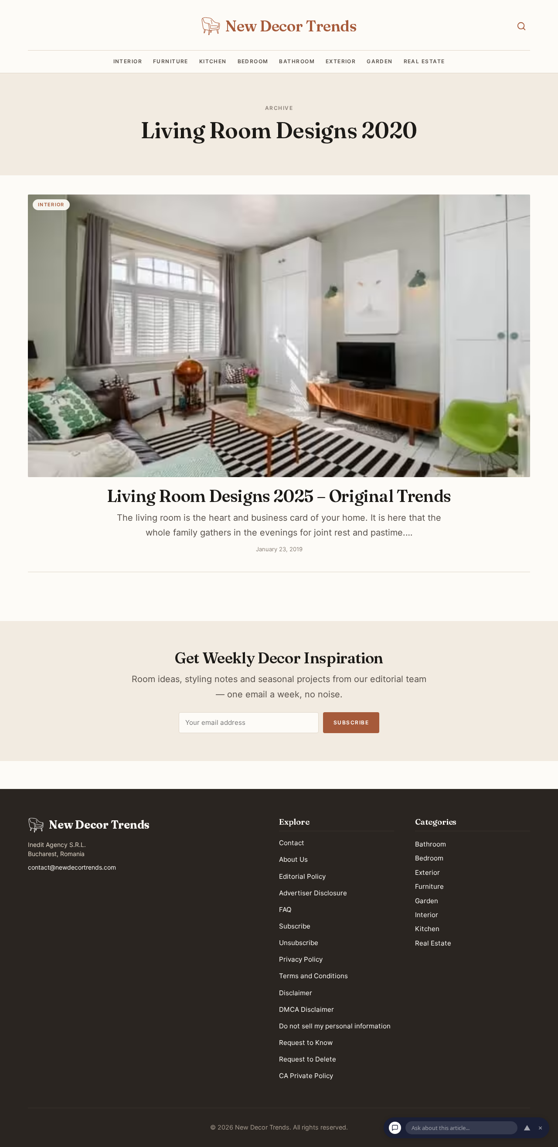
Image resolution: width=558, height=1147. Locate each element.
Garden (380, 61)
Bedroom (253, 61)
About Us (293, 859)
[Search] (521, 26)
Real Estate (424, 61)
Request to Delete (307, 1059)
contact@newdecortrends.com (72, 867)
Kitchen (213, 61)
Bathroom (297, 61)
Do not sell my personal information (335, 1026)
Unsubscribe (298, 943)
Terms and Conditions (313, 976)
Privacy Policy (301, 959)
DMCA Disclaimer (306, 1009)
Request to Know (306, 1042)
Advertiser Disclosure (313, 893)
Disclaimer (295, 992)
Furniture (170, 61)
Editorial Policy (302, 876)
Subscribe (351, 722)
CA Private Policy (306, 1076)
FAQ (285, 909)
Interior (128, 61)
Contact (291, 843)
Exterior (341, 61)
